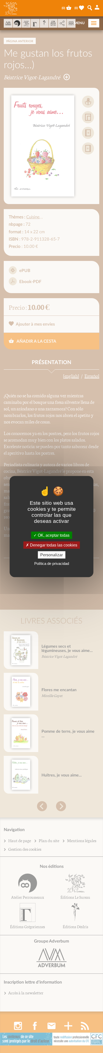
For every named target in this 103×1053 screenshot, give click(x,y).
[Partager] (62, 23)
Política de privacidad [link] (51, 563)
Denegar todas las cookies (53, 545)
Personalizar (51, 555)
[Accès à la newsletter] (53, 23)
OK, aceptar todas (53, 535)
